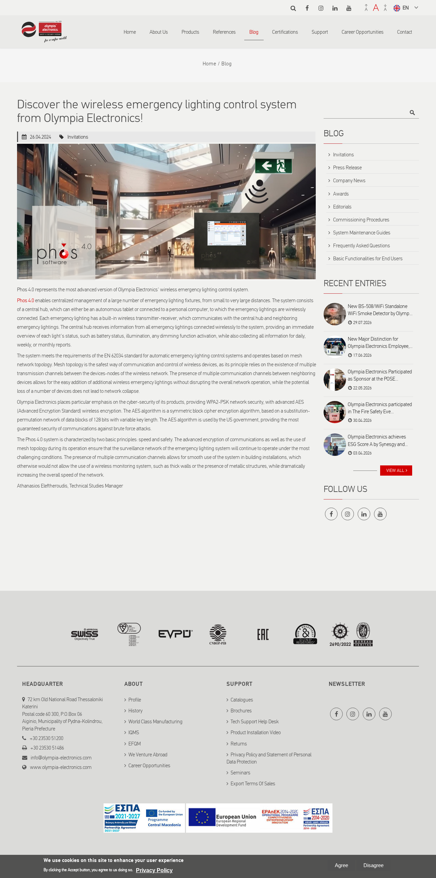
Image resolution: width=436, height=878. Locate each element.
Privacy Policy (154, 870)
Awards (341, 194)
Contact (404, 32)
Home (130, 32)
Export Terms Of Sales (253, 784)
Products (190, 32)
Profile (134, 700)
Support (320, 32)
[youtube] (349, 8)
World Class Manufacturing (155, 722)
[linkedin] (335, 8)
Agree (341, 865)
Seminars (240, 773)
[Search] (293, 8)
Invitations (77, 137)
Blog (254, 32)
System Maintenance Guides (361, 233)
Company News (349, 181)
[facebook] (307, 8)
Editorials (342, 207)
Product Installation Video (256, 732)
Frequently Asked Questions (361, 246)
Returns (239, 744)
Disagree (373, 865)
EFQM (134, 744)
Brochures (241, 711)
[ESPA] (144, 829)
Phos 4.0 (25, 300)
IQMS (133, 732)
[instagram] (321, 8)
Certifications (285, 32)
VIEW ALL (395, 470)
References (224, 32)
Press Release (347, 168)
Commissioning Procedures (361, 220)
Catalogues (242, 700)
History (135, 711)
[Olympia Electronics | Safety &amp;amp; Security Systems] (44, 39)
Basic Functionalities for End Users (368, 259)
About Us (159, 32)
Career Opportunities (363, 32)
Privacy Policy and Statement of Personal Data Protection (269, 758)
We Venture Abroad (147, 755)
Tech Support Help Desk (255, 722)
